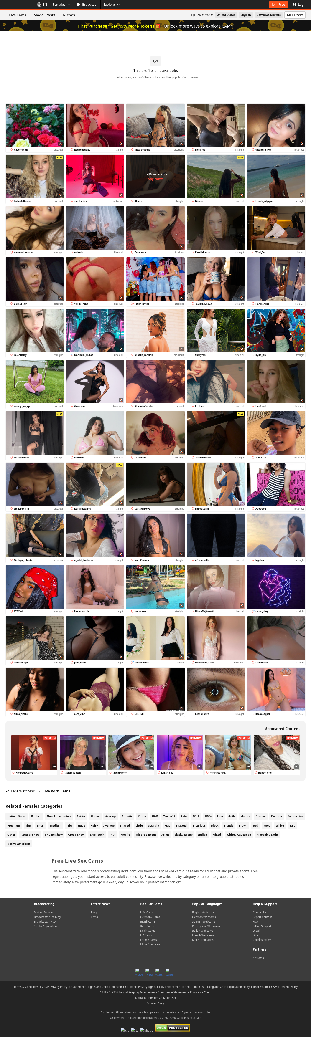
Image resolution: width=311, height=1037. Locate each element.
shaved (125, 825)
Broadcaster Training (47, 917)
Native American (18, 844)
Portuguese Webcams (206, 926)
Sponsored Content (282, 728)
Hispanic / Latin (267, 835)
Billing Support (262, 926)
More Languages (203, 940)
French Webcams (203, 935)
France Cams (148, 940)
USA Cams (147, 912)
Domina (276, 816)
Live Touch (97, 835)
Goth (231, 816)
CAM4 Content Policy (284, 987)
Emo (220, 816)
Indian (202, 835)
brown (243, 825)
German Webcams (204, 917)
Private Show (54, 835)
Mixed (217, 835)
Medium (55, 825)
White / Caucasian (239, 835)
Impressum (260, 987)
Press (94, 917)
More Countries (150, 944)
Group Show (76, 835)
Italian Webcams (202, 931)
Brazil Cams (148, 921)
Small (41, 825)
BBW (154, 816)
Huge (81, 825)
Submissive (295, 816)
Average (110, 816)
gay (167, 825)
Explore (109, 4)
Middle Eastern (145, 835)
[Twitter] (159, 972)
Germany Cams (150, 917)
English (246, 15)
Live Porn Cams (56, 791)
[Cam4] (16, 4)
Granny (261, 816)
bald (292, 825)
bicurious (199, 825)
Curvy (142, 816)
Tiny (28, 825)
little (139, 825)
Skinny (95, 816)
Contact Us (260, 912)
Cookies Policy (262, 940)
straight (153, 825)
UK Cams (146, 935)
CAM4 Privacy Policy (54, 987)
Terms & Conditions (26, 987)
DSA (255, 935)
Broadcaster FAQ (45, 921)
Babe (184, 816)
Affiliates (258, 958)
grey (267, 825)
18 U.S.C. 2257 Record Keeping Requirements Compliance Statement (143, 992)
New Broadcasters (268, 15)
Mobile (125, 835)
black (214, 825)
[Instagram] (149, 972)
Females (59, 4)
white (280, 825)
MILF (196, 816)
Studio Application (45, 926)
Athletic (127, 816)
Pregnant (13, 825)
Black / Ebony (183, 835)
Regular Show (30, 835)
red (255, 825)
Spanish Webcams (203, 921)
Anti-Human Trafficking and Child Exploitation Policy (217, 987)
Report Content (262, 917)
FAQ (255, 921)
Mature (245, 816)
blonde (228, 825)
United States (226, 15)
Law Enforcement (170, 987)
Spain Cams (147, 931)
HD (112, 835)
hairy (94, 825)
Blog (94, 912)
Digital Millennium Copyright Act (155, 998)
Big (69, 825)
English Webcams (203, 912)
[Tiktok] (139, 972)
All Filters (294, 15)
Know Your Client (200, 992)
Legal (256, 931)
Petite (81, 816)
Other (11, 835)
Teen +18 (169, 816)
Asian (165, 835)
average (109, 825)
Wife (208, 816)
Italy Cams (147, 926)
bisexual (181, 825)
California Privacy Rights (140, 987)
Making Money (43, 912)
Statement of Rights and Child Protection (96, 987)
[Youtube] (169, 972)
